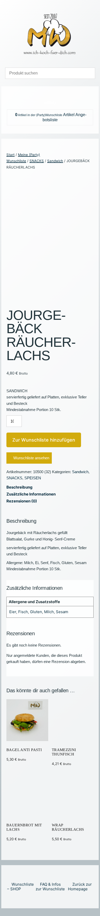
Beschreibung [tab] (19, 487)
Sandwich (55, 161)
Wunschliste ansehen (31, 458)
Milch (49, 611)
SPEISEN (32, 478)
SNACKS (36, 161)
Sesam (62, 611)
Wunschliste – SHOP (20, 886)
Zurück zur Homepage (80, 886)
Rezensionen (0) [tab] (21, 501)
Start (10, 155)
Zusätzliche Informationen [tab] (31, 494)
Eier (12, 611)
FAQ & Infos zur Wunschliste (50, 886)
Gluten (36, 611)
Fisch (23, 611)
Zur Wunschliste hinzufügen (43, 440)
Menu (50, 103)
